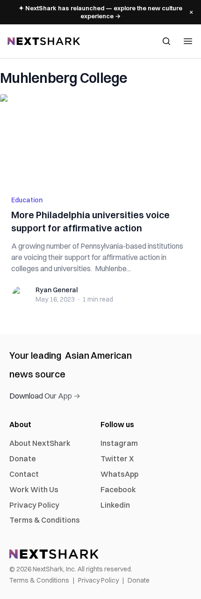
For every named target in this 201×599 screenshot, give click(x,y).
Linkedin (115, 505)
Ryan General (57, 290)
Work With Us (33, 489)
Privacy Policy (34, 505)
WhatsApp (119, 474)
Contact (24, 474)
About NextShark (40, 443)
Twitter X (117, 458)
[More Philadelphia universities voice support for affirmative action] (100, 139)
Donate (22, 458)
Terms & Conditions (44, 520)
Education (27, 200)
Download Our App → (44, 395)
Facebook (118, 489)
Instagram (119, 443)
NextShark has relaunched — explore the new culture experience (100, 12)
